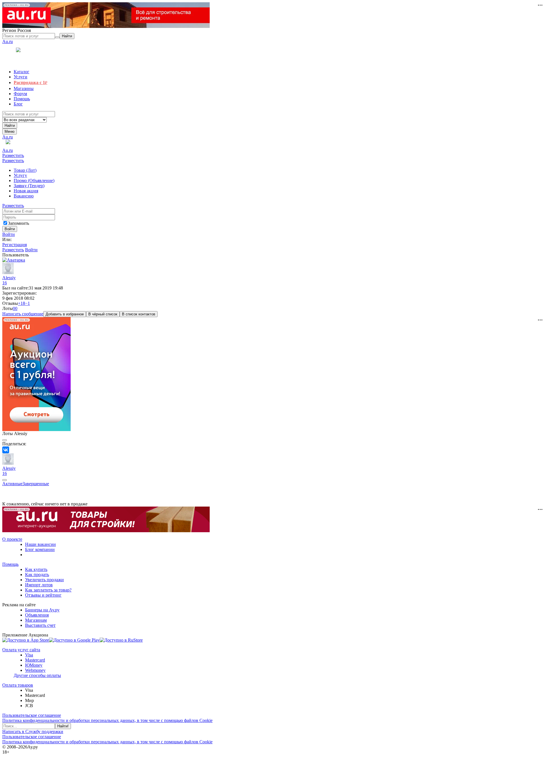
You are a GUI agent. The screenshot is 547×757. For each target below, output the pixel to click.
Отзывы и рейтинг (43, 595)
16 (4, 282)
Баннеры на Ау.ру (42, 609)
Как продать (37, 574)
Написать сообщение (22, 313)
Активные (12, 483)
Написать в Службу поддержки (32, 731)
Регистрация (14, 244)
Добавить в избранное (65, 314)
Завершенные (36, 483)
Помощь (10, 564)
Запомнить (18, 223)
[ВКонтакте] (5, 449)
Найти (10, 125)
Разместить (13, 155)
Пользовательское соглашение (31, 715)
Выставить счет (40, 625)
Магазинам (36, 620)
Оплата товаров (17, 685)
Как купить (36, 569)
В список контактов (138, 314)
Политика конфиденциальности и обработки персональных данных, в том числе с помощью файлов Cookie (107, 720)
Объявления (37, 615)
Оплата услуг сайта (21, 649)
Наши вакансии (40, 544)
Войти (8, 234)
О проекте (12, 539)
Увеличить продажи (44, 579)
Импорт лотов (39, 584)
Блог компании (40, 549)
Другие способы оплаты (37, 675)
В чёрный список (102, 314)
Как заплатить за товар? (48, 589)
